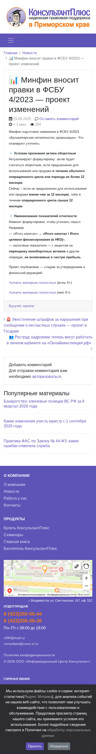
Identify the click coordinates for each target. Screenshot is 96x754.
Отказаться (59, 746)
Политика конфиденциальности (29, 655)
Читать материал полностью (33, 282)
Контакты (12, 505)
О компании (14, 484)
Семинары (13, 535)
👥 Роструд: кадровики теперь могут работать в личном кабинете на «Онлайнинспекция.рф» (49, 340)
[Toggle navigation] (11, 40)
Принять (35, 746)
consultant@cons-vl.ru (21, 644)
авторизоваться (46, 376)
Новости (29, 53)
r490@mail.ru (14, 638)
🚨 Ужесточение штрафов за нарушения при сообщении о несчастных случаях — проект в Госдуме (46, 325)
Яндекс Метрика (38, 696)
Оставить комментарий (59, 119)
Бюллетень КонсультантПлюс (30, 548)
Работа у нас (15, 498)
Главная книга (17, 542)
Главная (10, 53)
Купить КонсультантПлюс (26, 528)
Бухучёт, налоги (21, 306)
